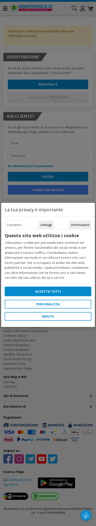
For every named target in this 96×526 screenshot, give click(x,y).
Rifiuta (48, 316)
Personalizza (48, 304)
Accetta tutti (48, 291)
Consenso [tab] (14, 225)
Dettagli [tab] (46, 225)
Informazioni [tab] (80, 225)
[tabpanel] (48, 256)
